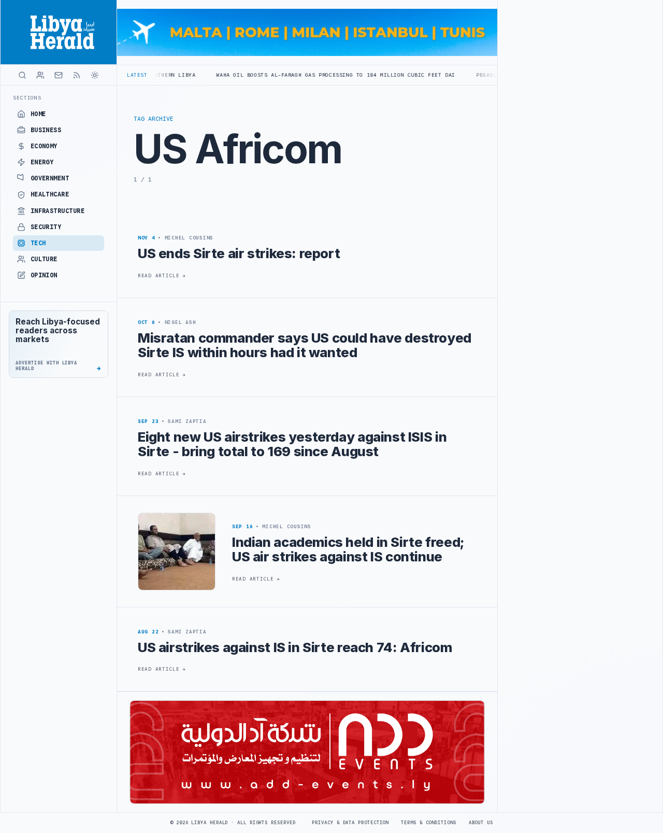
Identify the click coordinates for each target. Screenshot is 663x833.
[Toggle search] (22, 75)
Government (50, 178)
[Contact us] (58, 75)
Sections (27, 97)
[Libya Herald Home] (59, 32)
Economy (44, 146)
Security (46, 227)
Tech (38, 243)
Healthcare (50, 194)
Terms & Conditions (428, 823)
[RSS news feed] (76, 75)
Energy (42, 162)
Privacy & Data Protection (350, 823)
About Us (481, 823)
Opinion (44, 275)
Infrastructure (58, 211)
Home (38, 114)
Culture (44, 259)
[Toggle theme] (95, 75)
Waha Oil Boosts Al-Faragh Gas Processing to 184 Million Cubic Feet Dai (304, 75)
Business (46, 130)
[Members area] (40, 75)
